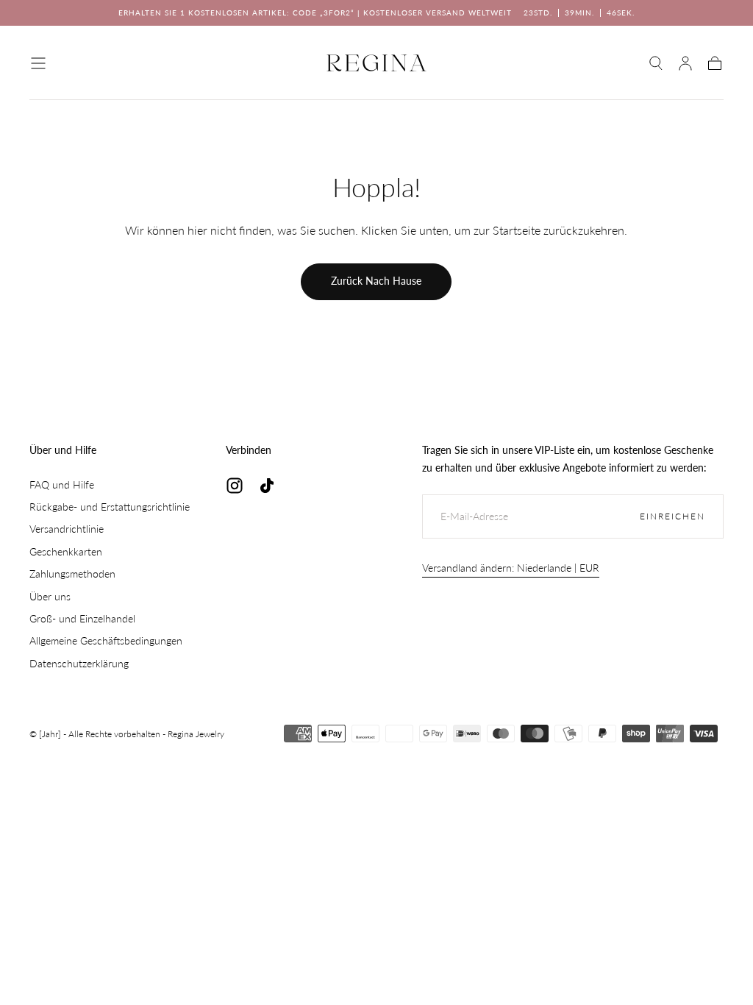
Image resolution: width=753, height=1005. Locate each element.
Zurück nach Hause (376, 280)
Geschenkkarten (65, 551)
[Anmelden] (685, 63)
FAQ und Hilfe (61, 484)
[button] (38, 63)
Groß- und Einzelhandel (82, 618)
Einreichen (672, 516)
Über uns (50, 596)
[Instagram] (234, 485)
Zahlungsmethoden (72, 573)
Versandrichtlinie (66, 528)
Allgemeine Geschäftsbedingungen (105, 640)
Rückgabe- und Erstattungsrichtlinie (109, 506)
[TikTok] (267, 485)
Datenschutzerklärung (79, 663)
